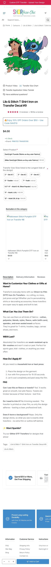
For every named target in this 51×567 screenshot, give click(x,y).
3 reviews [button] (23, 112)
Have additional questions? (17, 94)
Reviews (41, 277)
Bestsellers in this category (16, 209)
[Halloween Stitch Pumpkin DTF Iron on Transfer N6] (23, 231)
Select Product (9, 150)
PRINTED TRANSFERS (20, 141)
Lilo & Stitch (27, 25)
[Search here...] (47, 19)
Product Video (11, 86)
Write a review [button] (36, 112)
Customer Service (27, 539)
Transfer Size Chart (30, 86)
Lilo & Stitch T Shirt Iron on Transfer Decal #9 (28, 444)
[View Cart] (45, 13)
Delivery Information (25, 277)
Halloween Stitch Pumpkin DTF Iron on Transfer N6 (23, 252)
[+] (13, 561)
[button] (33, 561)
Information (10, 539)
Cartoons (16, 25)
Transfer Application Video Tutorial (20, 90)
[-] (4, 561)
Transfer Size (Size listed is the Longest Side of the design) (24, 169)
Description (8, 277)
